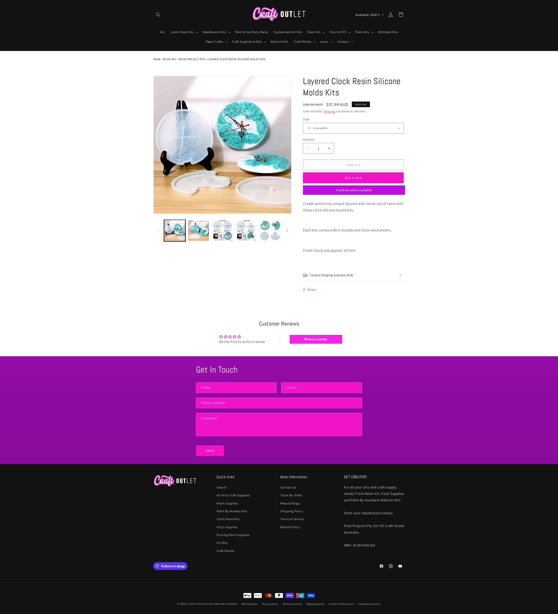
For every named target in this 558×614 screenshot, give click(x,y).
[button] (158, 15)
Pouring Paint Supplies (233, 535)
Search (222, 487)
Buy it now (353, 177)
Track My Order (291, 495)
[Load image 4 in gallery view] (246, 230)
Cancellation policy (369, 604)
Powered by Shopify (225, 603)
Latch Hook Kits (228, 519)
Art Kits (222, 543)
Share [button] (311, 289)
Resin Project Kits (192, 59)
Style (306, 119)
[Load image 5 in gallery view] (270, 230)
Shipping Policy (291, 511)
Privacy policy (270, 604)
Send (210, 450)
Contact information (341, 604)
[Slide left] (158, 230)
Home (157, 59)
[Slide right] (287, 230)
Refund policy (250, 604)
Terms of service (292, 604)
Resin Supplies (227, 503)
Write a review (315, 339)
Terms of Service (292, 519)
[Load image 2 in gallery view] (198, 230)
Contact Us (288, 487)
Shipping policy (315, 604)
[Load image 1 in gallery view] (174, 230)
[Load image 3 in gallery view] (222, 230)
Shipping (329, 111)
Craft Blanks (225, 551)
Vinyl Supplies (227, 527)
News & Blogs (290, 503)
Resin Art (170, 59)
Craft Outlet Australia (200, 603)
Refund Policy (290, 527)
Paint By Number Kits (232, 511)
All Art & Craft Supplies (233, 495)
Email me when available (354, 190)
